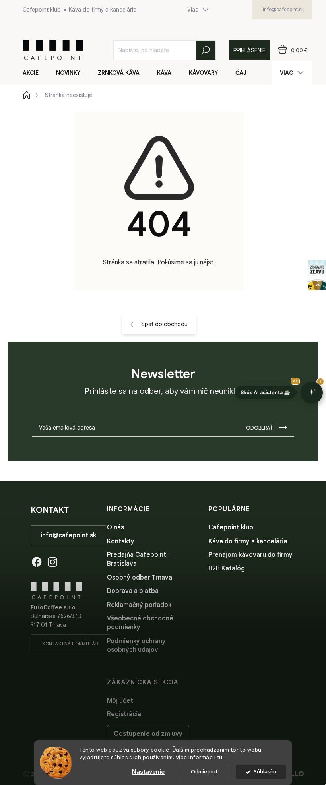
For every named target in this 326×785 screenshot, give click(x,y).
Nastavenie (148, 771)
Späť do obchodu (164, 324)
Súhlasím (265, 771)
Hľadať (205, 50)
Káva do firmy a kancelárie (102, 9)
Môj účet (120, 701)
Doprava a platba (133, 591)
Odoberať (259, 427)
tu (220, 757)
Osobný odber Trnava (139, 577)
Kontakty (120, 541)
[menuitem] (35, 73)
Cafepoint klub (42, 9)
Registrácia (124, 714)
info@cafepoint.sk (68, 535)
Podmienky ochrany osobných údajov (136, 645)
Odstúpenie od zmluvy (148, 734)
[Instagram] (52, 560)
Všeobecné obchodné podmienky (140, 622)
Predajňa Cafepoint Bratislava (136, 559)
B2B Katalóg (226, 568)
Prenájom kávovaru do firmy (250, 555)
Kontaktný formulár (70, 644)
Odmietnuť (204, 771)
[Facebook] (37, 560)
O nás (115, 527)
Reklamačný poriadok (139, 605)
